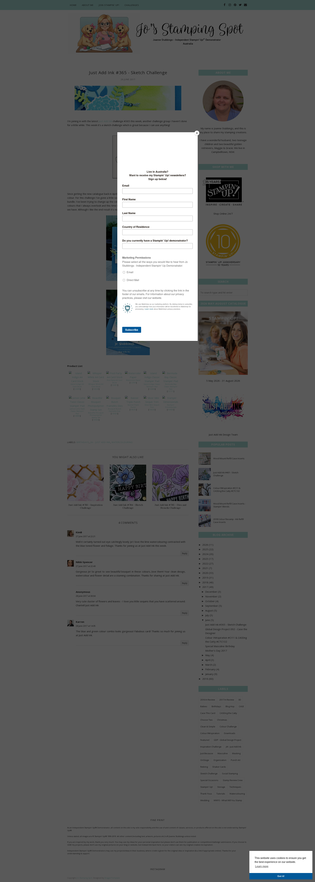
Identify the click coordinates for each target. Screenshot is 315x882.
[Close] (196, 133)
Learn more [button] (261, 866)
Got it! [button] (280, 876)
